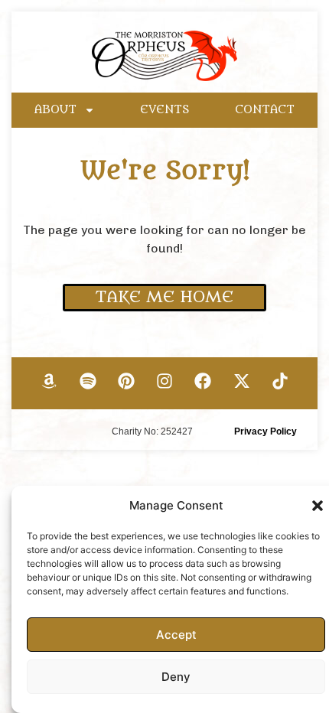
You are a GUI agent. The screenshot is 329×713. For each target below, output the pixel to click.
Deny (176, 676)
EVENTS (164, 109)
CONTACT (265, 109)
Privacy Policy (265, 431)
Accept (176, 634)
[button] (317, 505)
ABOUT (55, 109)
